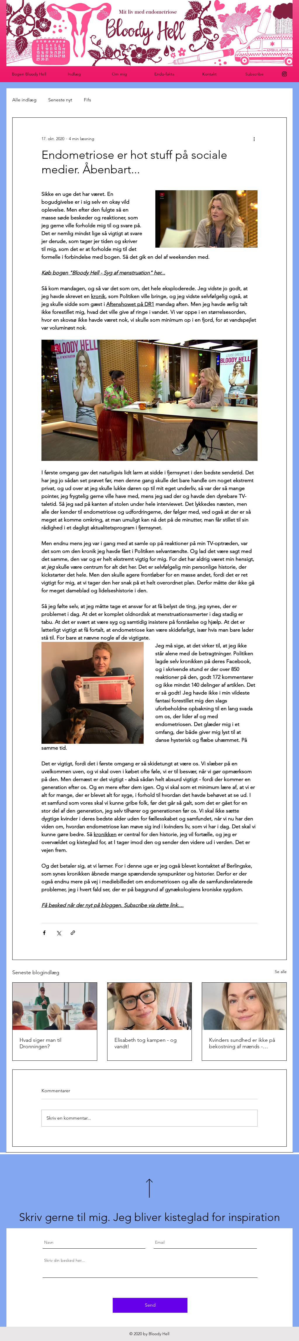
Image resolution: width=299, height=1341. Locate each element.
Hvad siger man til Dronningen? (40, 1043)
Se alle (281, 971)
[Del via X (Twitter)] (58, 932)
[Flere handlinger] (254, 138)
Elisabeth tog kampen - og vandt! (145, 1043)
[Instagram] (284, 74)
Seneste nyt (60, 100)
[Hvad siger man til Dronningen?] (55, 1006)
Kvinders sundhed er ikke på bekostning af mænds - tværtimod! (242, 1043)
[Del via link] (73, 932)
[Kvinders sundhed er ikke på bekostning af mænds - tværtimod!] (244, 1006)
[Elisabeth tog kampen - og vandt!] (149, 1006)
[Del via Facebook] (44, 932)
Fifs (87, 100)
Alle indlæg (24, 100)
